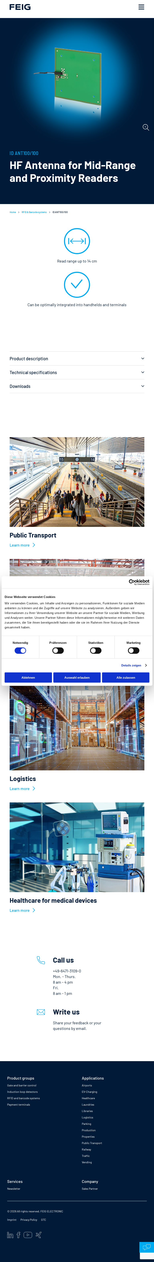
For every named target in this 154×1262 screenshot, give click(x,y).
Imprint (11, 1219)
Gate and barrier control (21, 1085)
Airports (87, 1085)
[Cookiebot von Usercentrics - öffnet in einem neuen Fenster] (131, 582)
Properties (88, 1136)
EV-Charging (89, 1091)
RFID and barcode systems (23, 1098)
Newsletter (13, 1188)
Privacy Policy (28, 1219)
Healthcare (88, 1098)
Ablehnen (28, 677)
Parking (86, 1123)
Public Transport (92, 1143)
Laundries (88, 1104)
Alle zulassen (126, 677)
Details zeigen (131, 665)
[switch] (58, 650)
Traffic (86, 1155)
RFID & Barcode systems (34, 212)
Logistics (87, 1117)
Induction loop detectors (22, 1091)
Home (13, 212)
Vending (87, 1162)
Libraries (87, 1111)
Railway (86, 1149)
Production (89, 1130)
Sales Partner (90, 1188)
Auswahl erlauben (77, 677)
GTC (43, 1219)
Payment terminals (18, 1104)
